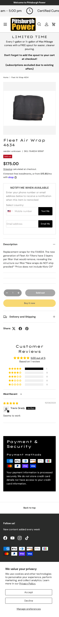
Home (5, 77)
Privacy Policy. (27, 583)
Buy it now (29, 303)
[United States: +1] (10, 211)
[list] (29, 108)
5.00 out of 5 (38, 358)
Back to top (29, 507)
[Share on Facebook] (20, 328)
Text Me (45, 211)
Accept (28, 592)
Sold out (40, 292)
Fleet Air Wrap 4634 (20, 77)
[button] (15, 369)
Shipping (7, 169)
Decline (28, 600)
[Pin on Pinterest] (27, 328)
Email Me (45, 223)
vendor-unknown (12, 151)
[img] (10, 403)
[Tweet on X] (13, 328)
